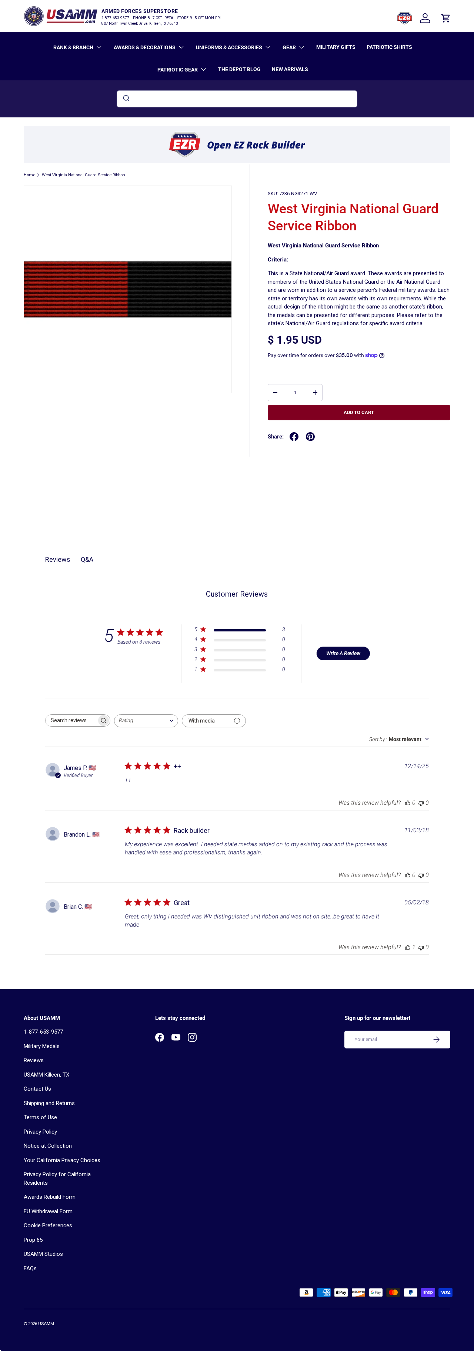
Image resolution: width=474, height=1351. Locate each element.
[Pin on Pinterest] (310, 436)
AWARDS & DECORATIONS (145, 47)
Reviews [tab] (57, 559)
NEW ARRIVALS (290, 69)
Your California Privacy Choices (62, 1160)
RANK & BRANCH (73, 47)
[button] (446, 18)
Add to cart (359, 412)
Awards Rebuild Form (50, 1197)
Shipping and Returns (49, 1103)
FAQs (30, 1268)
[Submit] (125, 99)
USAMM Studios (43, 1254)
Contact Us (37, 1088)
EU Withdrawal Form (48, 1211)
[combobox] (237, 98)
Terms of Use (40, 1117)
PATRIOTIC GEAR (177, 70)
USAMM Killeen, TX (46, 1074)
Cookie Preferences (48, 1225)
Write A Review (343, 653)
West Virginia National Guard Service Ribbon (83, 175)
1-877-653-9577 (43, 1031)
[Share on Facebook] (294, 436)
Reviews (34, 1060)
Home (29, 175)
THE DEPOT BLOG (239, 69)
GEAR (289, 47)
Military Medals (42, 1046)
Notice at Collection (48, 1145)
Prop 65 (33, 1240)
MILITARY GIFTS (336, 47)
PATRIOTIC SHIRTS (389, 47)
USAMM (46, 1323)
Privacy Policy (40, 1131)
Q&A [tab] (87, 559)
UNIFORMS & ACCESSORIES (229, 47)
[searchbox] (71, 720)
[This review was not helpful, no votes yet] (421, 802)
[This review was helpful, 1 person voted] (407, 947)
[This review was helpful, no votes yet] (407, 802)
